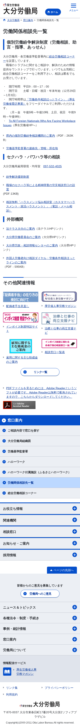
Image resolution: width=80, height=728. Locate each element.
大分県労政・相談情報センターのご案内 (32, 245)
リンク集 (12, 687)
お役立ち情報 (13, 508)
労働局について (14, 650)
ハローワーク (16, 461)
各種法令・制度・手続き (21, 618)
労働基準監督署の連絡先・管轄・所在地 (32, 148)
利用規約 (12, 694)
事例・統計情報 (14, 628)
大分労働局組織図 (19, 441)
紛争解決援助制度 (17, 176)
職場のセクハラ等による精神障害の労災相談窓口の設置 (40, 187)
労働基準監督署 (18, 451)
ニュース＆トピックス (19, 607)
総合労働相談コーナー (22, 493)
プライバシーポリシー (59, 687)
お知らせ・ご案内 (16, 543)
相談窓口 (9, 532)
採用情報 (9, 555)
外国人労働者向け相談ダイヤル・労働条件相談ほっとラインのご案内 (40, 260)
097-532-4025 (52, 166)
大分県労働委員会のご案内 (23, 237)
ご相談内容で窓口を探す (23, 430)
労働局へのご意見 (40, 593)
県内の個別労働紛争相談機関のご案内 (30, 135)
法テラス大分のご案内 (20, 228)
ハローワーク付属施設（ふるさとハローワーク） (39, 472)
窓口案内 (9, 639)
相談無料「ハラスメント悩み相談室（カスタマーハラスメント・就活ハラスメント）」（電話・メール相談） (40, 206)
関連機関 (9, 520)
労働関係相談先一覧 (21, 482)
